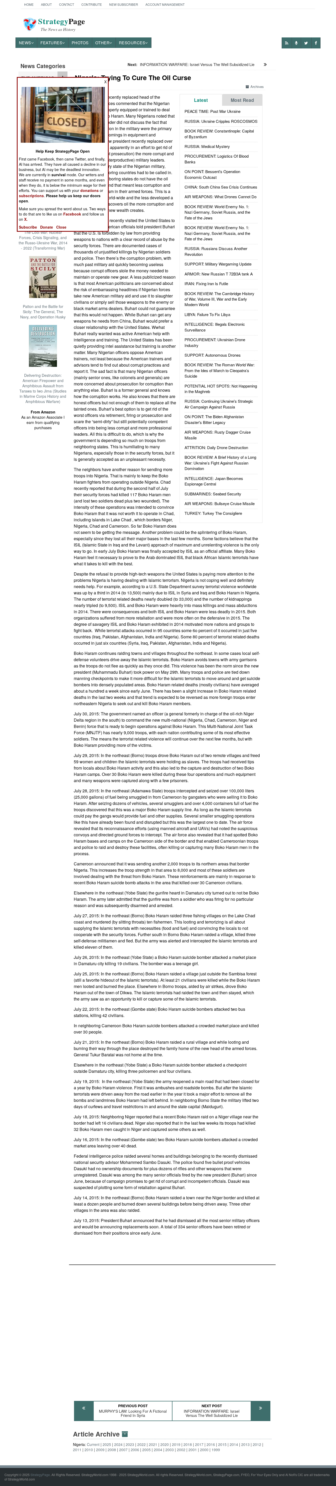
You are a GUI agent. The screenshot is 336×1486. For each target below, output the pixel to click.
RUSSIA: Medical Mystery (207, 146)
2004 (158, 1449)
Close (61, 227)
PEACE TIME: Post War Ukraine (212, 111)
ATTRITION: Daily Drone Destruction (216, 447)
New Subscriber (123, 4)
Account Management (165, 4)
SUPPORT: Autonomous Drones (213, 355)
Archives (257, 86)
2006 (135, 1449)
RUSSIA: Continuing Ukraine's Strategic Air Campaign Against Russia (219, 403)
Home (29, 4)
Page (61, 24)
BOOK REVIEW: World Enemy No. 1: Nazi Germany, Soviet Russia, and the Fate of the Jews (217, 212)
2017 (199, 1444)
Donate (46, 227)
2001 (192, 1449)
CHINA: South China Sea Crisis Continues (221, 187)
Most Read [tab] (242, 100)
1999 (216, 1449)
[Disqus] (172, 1330)
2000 (204, 1449)
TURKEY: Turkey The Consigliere (213, 513)
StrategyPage (40, 1474)
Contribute (91, 4)
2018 (187, 1444)
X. (26, 219)
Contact (66, 4)
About (46, 4)
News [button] (25, 42)
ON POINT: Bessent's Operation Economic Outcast (212, 174)
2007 (123, 1449)
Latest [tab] (201, 100)
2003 (169, 1449)
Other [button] (102, 42)
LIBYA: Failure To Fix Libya (207, 314)
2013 (245, 1444)
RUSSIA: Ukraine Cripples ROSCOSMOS (221, 121)
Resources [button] (132, 42)
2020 (164, 1444)
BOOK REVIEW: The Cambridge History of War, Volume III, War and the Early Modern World (219, 299)
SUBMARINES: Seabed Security (213, 493)
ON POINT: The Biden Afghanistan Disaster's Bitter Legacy (214, 419)
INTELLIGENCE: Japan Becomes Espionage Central (214, 481)
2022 (141, 1444)
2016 (211, 1444)
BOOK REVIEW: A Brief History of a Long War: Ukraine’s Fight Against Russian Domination (220, 462)
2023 (130, 1444)
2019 (176, 1444)
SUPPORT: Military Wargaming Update (218, 264)
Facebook (72, 214)
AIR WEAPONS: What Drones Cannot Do (220, 196)
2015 (222, 1444)
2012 (257, 1444)
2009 (100, 1449)
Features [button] (51, 42)
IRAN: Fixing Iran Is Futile (206, 283)
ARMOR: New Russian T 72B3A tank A (219, 274)
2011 (77, 1449)
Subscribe (28, 227)
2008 (112, 1449)
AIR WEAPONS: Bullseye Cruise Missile (220, 503)
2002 (181, 1449)
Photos (80, 42)
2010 (89, 1449)
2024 (118, 1444)
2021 (153, 1444)
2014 (234, 1444)
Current (93, 1444)
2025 (107, 1444)
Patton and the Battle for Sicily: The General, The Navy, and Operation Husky (43, 311)
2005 (146, 1449)
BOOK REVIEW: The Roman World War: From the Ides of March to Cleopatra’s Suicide (220, 370)
